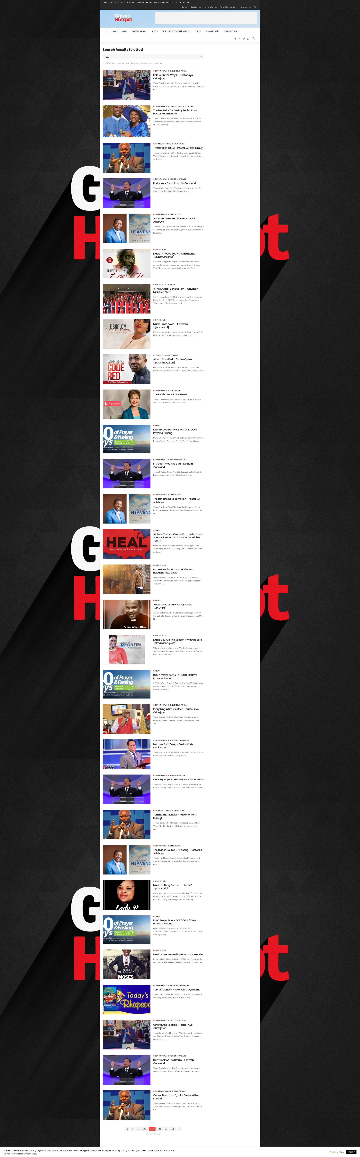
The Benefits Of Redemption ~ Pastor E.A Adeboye (176, 500)
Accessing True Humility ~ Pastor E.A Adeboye (174, 220)
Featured (159, 355)
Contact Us (246, 7)
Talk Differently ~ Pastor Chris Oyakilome (176, 989)
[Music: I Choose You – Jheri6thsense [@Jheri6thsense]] (126, 263)
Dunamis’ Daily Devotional (181, 106)
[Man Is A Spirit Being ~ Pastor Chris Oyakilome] (126, 754)
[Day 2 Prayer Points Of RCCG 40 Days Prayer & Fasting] (126, 684)
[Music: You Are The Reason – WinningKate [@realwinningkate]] (126, 649)
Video (155, 31)
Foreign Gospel (210, 7)
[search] (255, 7)
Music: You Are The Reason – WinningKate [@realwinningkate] (177, 641)
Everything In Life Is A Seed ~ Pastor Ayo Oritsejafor (176, 710)
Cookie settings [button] (336, 1152)
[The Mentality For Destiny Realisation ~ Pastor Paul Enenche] (126, 121)
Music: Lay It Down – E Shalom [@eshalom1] (170, 325)
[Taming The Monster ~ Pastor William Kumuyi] (126, 824)
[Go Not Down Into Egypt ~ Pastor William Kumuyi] (126, 1105)
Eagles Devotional (178, 71)
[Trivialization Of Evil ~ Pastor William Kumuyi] (126, 158)
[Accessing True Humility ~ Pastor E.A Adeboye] (126, 228)
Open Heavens (175, 214)
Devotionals (212, 31)
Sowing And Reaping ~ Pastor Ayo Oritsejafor (173, 1026)
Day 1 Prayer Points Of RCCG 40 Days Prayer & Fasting (174, 922)
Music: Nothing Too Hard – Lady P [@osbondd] (172, 886)
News (124, 31)
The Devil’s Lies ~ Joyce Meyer (170, 394)
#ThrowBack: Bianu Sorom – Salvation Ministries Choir (175, 290)
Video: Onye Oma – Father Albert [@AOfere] (172, 606)
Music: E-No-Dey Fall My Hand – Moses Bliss (178, 954)
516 (144, 1129)
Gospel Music (138, 31)
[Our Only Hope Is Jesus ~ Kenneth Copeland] (126, 789)
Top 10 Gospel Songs (229, 7)
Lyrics (198, 31)
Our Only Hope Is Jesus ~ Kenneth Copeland (178, 779)
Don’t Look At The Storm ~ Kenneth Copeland (173, 1061)
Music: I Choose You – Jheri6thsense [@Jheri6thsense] (174, 255)
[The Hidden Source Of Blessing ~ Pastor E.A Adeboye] (126, 860)
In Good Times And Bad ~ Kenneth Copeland (173, 465)
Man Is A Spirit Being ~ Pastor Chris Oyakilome (173, 745)
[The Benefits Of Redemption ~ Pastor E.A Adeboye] (126, 509)
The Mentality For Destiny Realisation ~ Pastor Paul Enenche (175, 112)
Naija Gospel (196, 7)
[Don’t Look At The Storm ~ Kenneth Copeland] (126, 1070)
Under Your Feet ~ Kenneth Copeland (174, 183)
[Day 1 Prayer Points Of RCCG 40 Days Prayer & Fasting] (126, 929)
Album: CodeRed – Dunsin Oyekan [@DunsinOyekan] (173, 360)
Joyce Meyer (175, 390)
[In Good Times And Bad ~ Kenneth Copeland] (126, 473)
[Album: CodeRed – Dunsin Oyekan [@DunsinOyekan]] (126, 369)
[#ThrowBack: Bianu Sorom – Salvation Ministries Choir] (126, 298)
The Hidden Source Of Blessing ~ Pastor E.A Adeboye (177, 851)
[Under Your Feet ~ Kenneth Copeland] (126, 193)
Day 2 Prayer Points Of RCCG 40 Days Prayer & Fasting (175, 676)
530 (172, 1129)
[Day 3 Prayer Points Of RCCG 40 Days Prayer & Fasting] (126, 439)
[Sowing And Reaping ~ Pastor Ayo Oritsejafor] (126, 1034)
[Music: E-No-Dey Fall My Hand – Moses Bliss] (126, 964)
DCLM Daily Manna (163, 144)
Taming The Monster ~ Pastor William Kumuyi (174, 816)
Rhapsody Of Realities (179, 740)
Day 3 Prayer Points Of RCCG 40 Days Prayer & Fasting (175, 431)
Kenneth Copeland (178, 179)
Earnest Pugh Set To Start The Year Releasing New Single (173, 571)
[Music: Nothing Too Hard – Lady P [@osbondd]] (126, 895)
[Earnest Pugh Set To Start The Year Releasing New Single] (126, 579)
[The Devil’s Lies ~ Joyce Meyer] (126, 404)
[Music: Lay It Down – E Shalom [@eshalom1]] (126, 334)
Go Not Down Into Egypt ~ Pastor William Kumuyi (176, 1096)
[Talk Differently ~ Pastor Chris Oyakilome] (126, 999)
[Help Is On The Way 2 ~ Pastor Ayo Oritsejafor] (126, 85)
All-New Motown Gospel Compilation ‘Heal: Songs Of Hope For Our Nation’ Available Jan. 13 (178, 537)
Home (184, 7)
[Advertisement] (206, 18)
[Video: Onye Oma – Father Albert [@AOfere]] (126, 614)
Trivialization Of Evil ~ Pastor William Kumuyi (178, 148)
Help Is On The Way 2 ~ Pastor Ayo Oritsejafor (173, 76)
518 (159, 1129)
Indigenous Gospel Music (175, 31)
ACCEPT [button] (351, 1152)
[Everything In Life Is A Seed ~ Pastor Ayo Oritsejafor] (126, 719)
